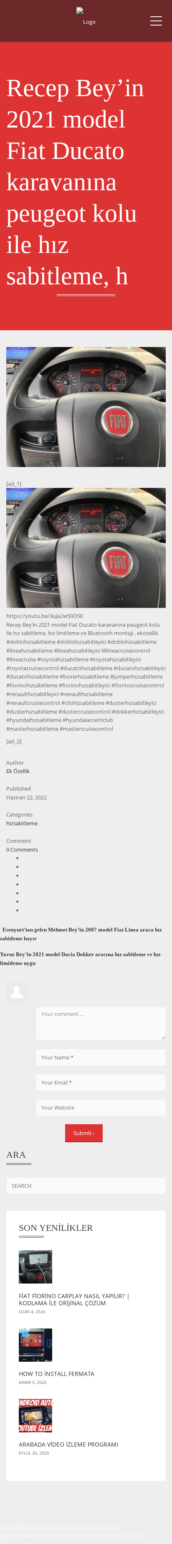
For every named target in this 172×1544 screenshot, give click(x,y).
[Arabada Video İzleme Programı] (86, 1420)
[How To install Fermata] (86, 1349)
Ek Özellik (18, 771)
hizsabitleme (22, 823)
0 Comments (22, 849)
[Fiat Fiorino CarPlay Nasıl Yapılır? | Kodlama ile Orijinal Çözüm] (86, 1271)
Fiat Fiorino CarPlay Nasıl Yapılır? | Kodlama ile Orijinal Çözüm (74, 1299)
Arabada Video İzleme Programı (68, 1444)
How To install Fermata (56, 1374)
